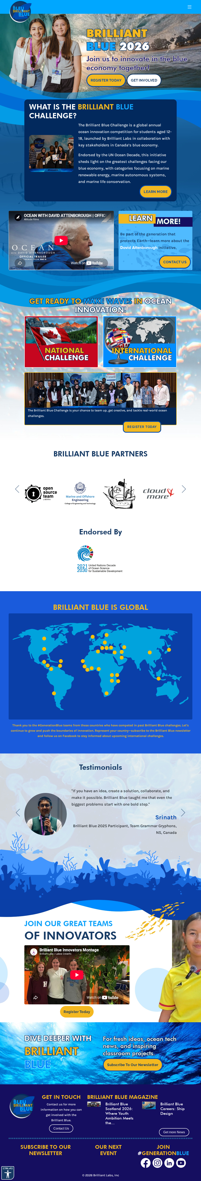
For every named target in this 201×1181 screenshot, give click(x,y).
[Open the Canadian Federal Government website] (47, 493)
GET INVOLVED (144, 80)
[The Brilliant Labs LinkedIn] (169, 1163)
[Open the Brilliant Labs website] (151, 493)
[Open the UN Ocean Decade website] (99, 558)
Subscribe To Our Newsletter (132, 1065)
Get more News (174, 1132)
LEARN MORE (156, 192)
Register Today (77, 1012)
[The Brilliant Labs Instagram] (157, 1163)
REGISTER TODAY (106, 80)
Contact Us (61, 1128)
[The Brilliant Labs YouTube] (181, 1163)
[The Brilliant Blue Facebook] (146, 1163)
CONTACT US (174, 262)
